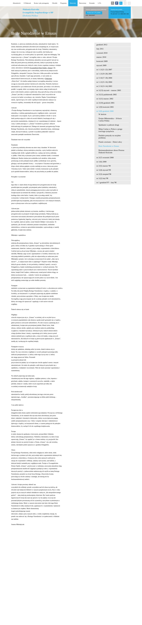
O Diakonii (27, 3)
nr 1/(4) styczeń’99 (103, 170)
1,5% (99, 3)
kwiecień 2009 (101, 61)
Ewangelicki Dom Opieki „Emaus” (41, 68)
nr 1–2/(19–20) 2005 (104, 74)
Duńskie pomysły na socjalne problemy (110, 136)
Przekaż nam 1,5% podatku (94, 12)
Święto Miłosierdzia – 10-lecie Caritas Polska (110, 119)
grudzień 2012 (101, 45)
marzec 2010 (101, 57)
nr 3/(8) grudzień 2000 (105, 111)
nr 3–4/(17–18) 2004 (104, 78)
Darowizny (82, 3)
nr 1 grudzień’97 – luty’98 (106, 182)
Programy (63, 3)
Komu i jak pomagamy (41, 3)
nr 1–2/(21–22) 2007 (104, 70)
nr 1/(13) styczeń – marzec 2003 (108, 90)
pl (121, 3)
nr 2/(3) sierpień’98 (103, 174)
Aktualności (17, 3)
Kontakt (92, 3)
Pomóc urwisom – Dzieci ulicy (110, 142)
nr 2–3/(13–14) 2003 (104, 86)
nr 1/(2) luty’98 (102, 178)
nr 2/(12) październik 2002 (106, 94)
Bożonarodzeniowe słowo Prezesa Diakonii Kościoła (111, 151)
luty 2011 (100, 49)
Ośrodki (54, 3)
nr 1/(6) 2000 (101, 162)
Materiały (73, 3)
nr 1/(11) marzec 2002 (104, 99)
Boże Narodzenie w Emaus (109, 146)
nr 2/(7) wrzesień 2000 (105, 157)
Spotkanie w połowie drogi (109, 125)
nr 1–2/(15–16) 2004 (104, 82)
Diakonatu (48, 78)
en (125, 3)
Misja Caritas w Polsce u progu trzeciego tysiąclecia (110, 130)
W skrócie (102, 114)
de (129, 3)
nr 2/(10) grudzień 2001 (105, 103)
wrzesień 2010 (101, 53)
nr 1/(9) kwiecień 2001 (105, 107)
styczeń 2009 (101, 65)
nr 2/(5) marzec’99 (103, 166)
